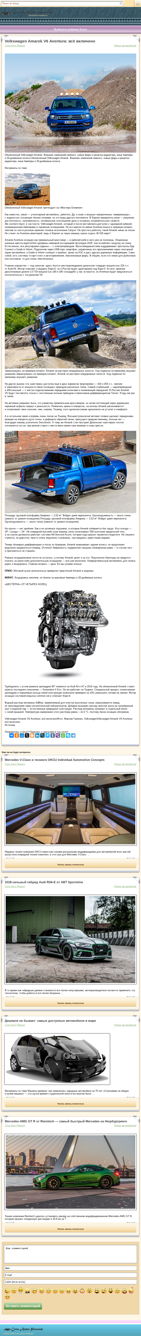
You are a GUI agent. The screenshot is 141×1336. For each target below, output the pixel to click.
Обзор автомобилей (125, 45)
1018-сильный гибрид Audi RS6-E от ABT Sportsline (44, 882)
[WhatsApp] (63, 734)
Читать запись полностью (70, 864)
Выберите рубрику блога (70, 29)
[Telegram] (73, 734)
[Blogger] (32, 734)
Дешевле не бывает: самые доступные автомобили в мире (50, 1021)
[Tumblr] (52, 734)
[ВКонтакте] (11, 734)
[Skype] (68, 734)
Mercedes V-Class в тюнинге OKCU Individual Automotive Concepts (54, 760)
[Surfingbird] (47, 734)
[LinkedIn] (37, 734)
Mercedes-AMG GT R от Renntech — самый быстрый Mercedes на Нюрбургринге (66, 1121)
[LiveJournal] (42, 734)
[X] (27, 734)
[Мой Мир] (22, 734)
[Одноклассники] (17, 734)
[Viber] (58, 734)
